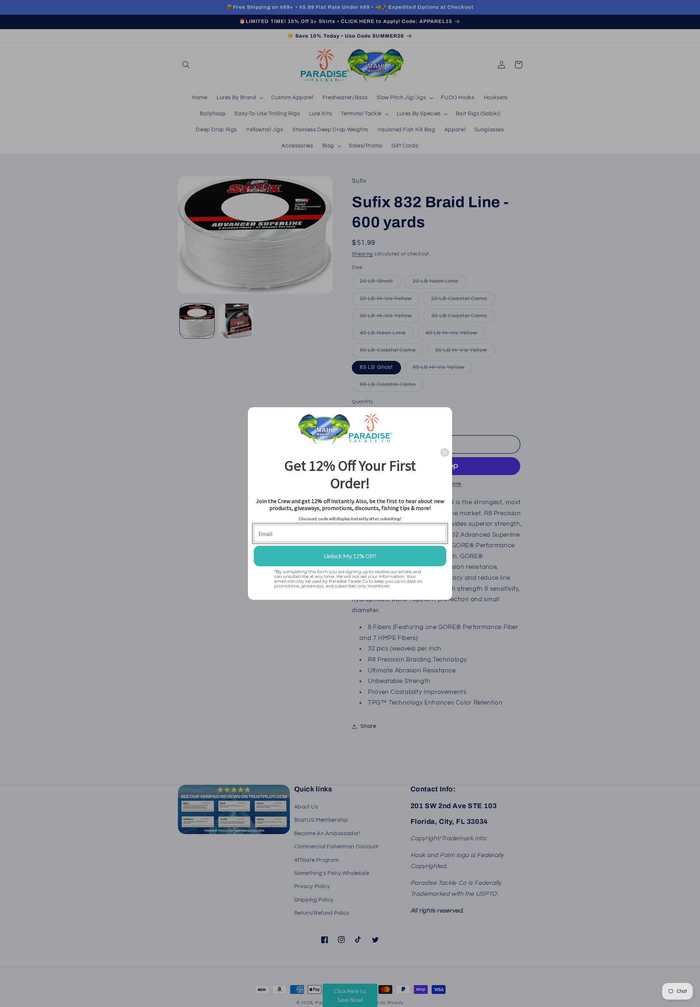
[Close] (444, 452)
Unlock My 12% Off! (350, 555)
